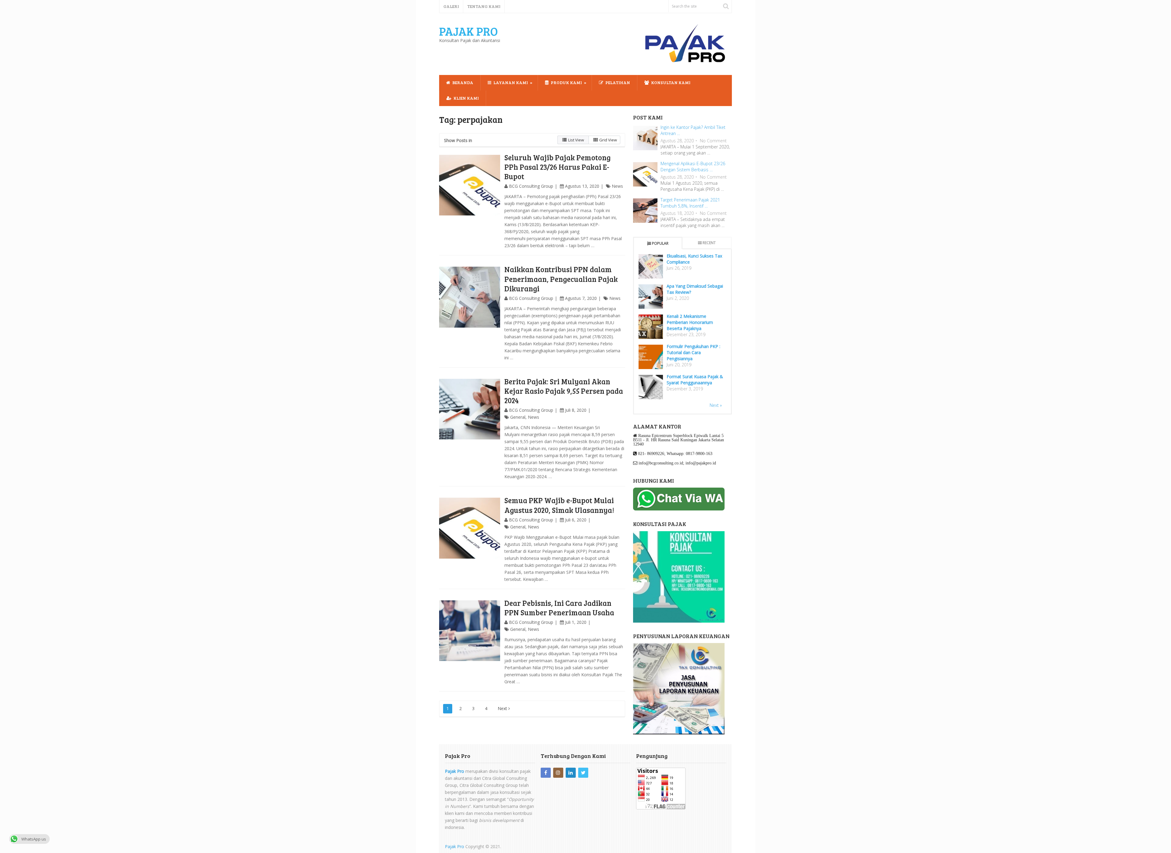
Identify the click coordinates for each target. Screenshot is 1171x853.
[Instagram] (558, 773)
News (617, 186)
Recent (709, 242)
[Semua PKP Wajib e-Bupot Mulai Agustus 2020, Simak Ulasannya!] (469, 528)
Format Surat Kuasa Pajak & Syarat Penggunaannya (695, 380)
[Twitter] (583, 773)
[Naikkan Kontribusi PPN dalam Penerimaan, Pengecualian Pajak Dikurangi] (469, 297)
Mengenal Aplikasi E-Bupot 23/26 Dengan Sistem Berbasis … (693, 166)
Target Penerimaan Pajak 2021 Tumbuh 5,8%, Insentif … (690, 203)
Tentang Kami (483, 6)
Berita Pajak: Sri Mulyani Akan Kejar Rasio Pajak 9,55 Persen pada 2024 (563, 390)
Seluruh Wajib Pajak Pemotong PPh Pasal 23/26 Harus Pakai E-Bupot (557, 166)
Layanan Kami (510, 82)
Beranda (462, 82)
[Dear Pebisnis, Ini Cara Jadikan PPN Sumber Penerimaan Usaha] (469, 630)
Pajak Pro (468, 31)
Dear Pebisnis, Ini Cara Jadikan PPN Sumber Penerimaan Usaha (559, 607)
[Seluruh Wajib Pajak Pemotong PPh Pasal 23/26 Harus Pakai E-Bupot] (469, 185)
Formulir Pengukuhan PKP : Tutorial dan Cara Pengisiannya (693, 352)
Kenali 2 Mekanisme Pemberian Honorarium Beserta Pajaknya (690, 322)
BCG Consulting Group (531, 186)
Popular (660, 243)
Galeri (451, 6)
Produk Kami (566, 82)
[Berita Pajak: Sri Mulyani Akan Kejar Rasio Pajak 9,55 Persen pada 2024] (469, 409)
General (517, 417)
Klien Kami (466, 98)
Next (503, 708)
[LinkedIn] (571, 773)
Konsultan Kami (670, 82)
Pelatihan (617, 82)
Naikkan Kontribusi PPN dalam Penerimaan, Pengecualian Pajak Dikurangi (561, 278)
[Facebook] (546, 773)
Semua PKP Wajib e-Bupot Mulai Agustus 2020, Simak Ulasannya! (559, 505)
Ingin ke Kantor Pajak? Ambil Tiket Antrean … (693, 130)
